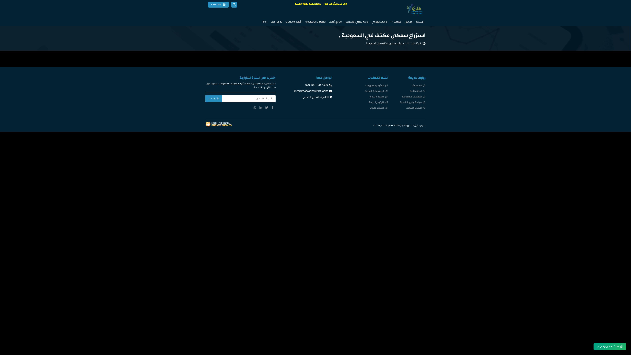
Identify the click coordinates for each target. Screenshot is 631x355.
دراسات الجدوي (379, 22)
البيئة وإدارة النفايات (375, 91)
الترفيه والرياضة (377, 102)
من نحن (408, 22)
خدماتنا (397, 22)
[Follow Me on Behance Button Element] (267, 107)
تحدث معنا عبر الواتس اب (608, 346)
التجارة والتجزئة (377, 97)
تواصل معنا (276, 22)
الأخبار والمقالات (293, 22)
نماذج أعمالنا (335, 22)
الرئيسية (420, 22)
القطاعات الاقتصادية (315, 22)
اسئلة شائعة (416, 91)
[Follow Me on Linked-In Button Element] (261, 107)
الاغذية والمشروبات (375, 85)
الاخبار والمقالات (414, 108)
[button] (234, 5)
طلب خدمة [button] (216, 4)
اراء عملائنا (417, 85)
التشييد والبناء (377, 108)
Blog (265, 22)
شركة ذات (416, 43)
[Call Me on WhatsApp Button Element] (255, 107)
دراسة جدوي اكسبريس (357, 22)
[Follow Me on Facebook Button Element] (273, 107)
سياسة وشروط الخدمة (411, 102)
